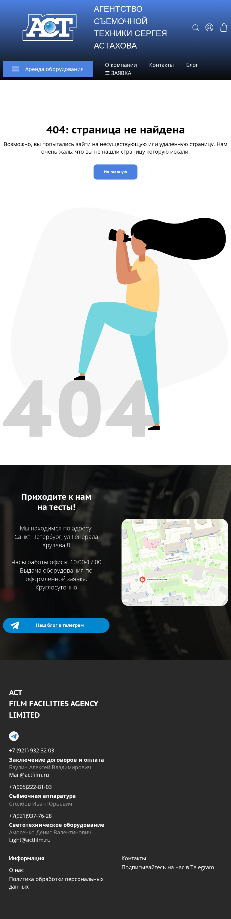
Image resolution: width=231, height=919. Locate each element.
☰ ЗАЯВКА (118, 73)
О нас (16, 870)
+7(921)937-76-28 (30, 815)
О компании (121, 64)
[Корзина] (224, 27)
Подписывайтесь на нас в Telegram (168, 867)
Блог (192, 64)
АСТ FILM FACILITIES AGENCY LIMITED (53, 704)
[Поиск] (195, 27)
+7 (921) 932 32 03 (31, 750)
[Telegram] (14, 736)
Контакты (161, 64)
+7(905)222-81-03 (30, 786)
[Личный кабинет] (209, 27)
